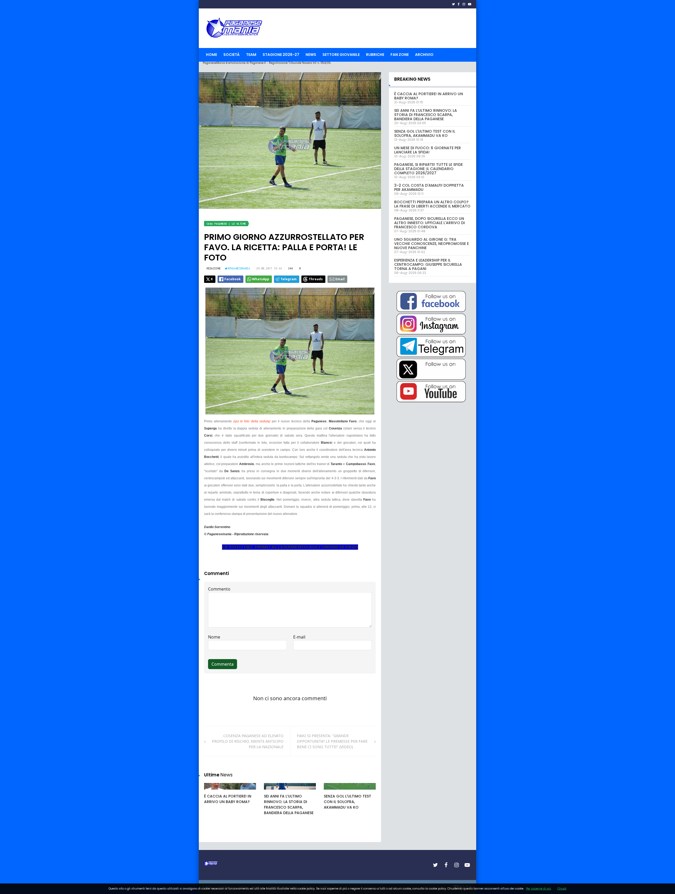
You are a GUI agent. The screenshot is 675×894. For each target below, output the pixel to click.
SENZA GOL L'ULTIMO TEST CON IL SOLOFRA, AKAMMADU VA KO (347, 802)
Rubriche (375, 54)
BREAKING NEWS (412, 79)
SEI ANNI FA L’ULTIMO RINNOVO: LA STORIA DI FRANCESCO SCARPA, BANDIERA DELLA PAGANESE (289, 804)
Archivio (424, 54)
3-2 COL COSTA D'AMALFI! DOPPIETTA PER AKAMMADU (429, 187)
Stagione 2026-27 (281, 54)
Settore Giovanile (341, 54)
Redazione (213, 268)
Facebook (232, 279)
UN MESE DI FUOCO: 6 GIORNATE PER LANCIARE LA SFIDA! (427, 150)
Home (211, 54)
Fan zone (399, 54)
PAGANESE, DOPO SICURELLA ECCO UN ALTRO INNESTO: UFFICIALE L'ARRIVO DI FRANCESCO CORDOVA (429, 223)
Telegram (289, 279)
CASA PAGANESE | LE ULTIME (226, 223)
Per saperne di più (538, 889)
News (311, 54)
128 (333, 791)
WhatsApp (260, 279)
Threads (316, 279)
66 (272, 791)
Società (231, 54)
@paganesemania (239, 268)
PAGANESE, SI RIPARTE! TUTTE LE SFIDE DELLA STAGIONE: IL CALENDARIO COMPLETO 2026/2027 (428, 169)
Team (251, 54)
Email (340, 279)
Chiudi (561, 889)
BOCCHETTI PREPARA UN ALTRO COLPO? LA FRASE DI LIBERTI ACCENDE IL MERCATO (432, 204)
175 (213, 791)
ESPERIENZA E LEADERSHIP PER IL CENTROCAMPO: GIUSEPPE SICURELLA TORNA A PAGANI (428, 264)
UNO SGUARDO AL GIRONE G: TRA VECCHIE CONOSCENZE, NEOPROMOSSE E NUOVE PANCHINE (431, 243)
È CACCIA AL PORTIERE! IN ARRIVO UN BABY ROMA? (227, 799)
